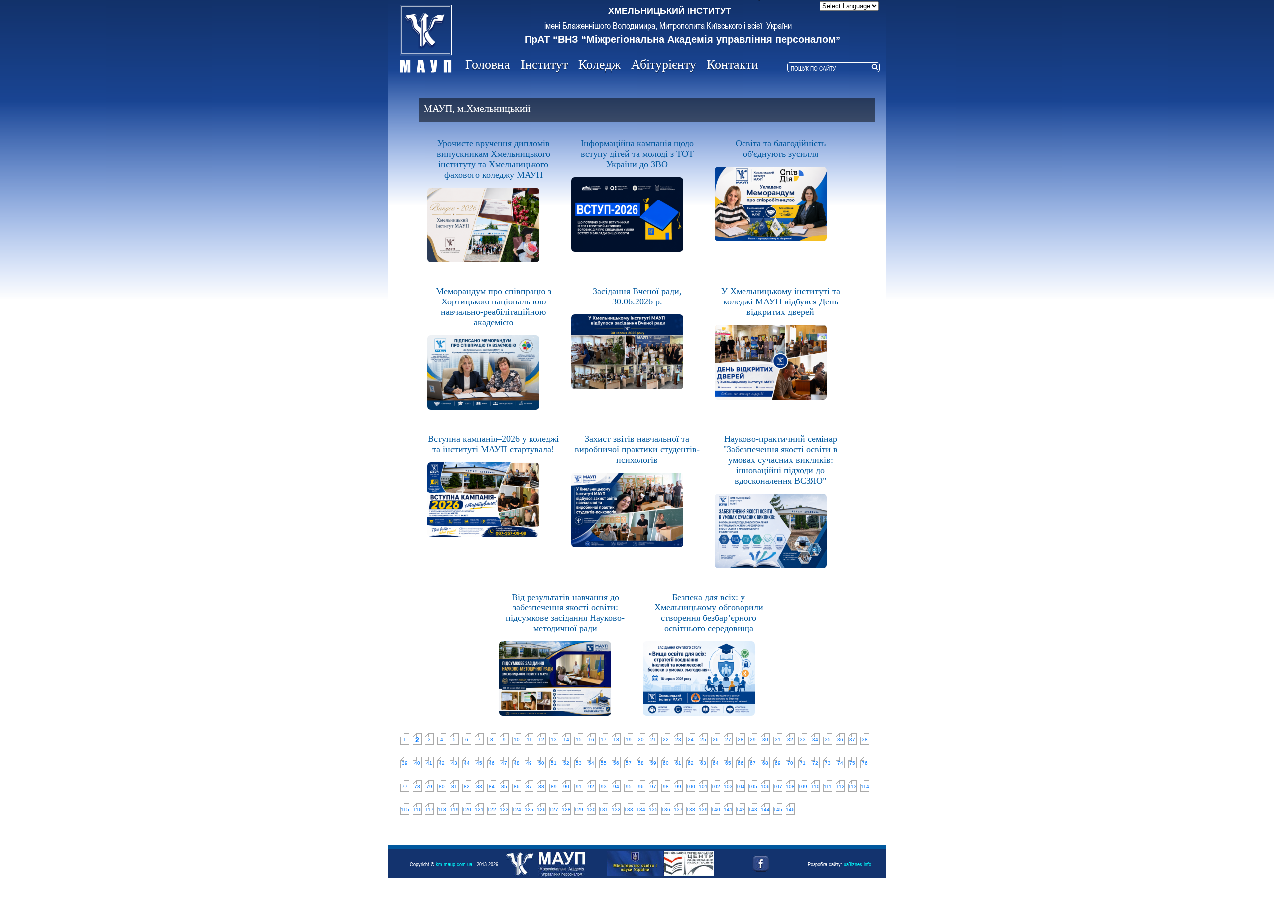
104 (740, 786)
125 (529, 809)
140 (715, 809)
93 (604, 786)
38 (865, 739)
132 (616, 809)
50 (541, 763)
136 (665, 809)
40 (417, 763)
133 (628, 809)
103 (728, 786)
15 (579, 739)
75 (852, 763)
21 (653, 739)
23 (678, 739)
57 (629, 763)
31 (778, 739)
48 (517, 763)
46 (492, 763)
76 (865, 763)
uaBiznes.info (857, 864)
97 (653, 786)
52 (566, 763)
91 (579, 786)
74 (840, 763)
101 (703, 786)
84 (492, 786)
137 (678, 809)
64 (716, 763)
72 (815, 763)
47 (504, 763)
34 (815, 739)
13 (554, 739)
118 (442, 809)
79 (429, 786)
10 (517, 739)
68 (765, 763)
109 (802, 786)
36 (840, 739)
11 (529, 739)
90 (566, 786)
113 (853, 786)
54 (591, 763)
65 (728, 763)
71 (803, 763)
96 (641, 786)
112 (840, 786)
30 (765, 739)
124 (516, 809)
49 (529, 763)
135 (653, 809)
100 (690, 786)
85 (504, 786)
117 (429, 809)
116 (417, 809)
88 (541, 786)
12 (541, 739)
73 (828, 763)
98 (666, 786)
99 (678, 786)
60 (666, 763)
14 (566, 739)
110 (815, 786)
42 (442, 763)
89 (554, 786)
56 (616, 763)
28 (740, 739)
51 (554, 763)
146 (790, 809)
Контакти (732, 64)
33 (803, 739)
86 (517, 786)
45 (479, 763)
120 (466, 809)
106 (765, 786)
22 (666, 739)
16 (591, 739)
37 (852, 739)
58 (641, 763)
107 (777, 786)
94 (616, 786)
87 (529, 786)
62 (691, 763)
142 (740, 809)
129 (578, 809)
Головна (487, 64)
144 (765, 809)
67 (753, 763)
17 (604, 739)
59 (653, 763)
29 (753, 739)
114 (865, 786)
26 (716, 739)
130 (591, 809)
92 (591, 786)
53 (579, 763)
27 (728, 739)
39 (405, 763)
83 (479, 786)
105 (752, 786)
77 (405, 786)
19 (629, 739)
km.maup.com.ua (454, 864)
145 (777, 809)
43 (454, 763)
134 (641, 809)
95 (629, 786)
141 (728, 809)
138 (690, 809)
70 (790, 763)
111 (828, 786)
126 (541, 809)
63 (703, 763)
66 (740, 763)
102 (715, 786)
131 (603, 809)
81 (454, 786)
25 (703, 739)
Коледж (599, 64)
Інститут (544, 64)
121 (479, 809)
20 (641, 739)
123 (504, 809)
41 (429, 763)
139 (703, 809)
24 (691, 739)
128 (566, 809)
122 (491, 809)
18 (616, 739)
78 (417, 786)
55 (604, 763)
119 (454, 809)
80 (442, 786)
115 (405, 809)
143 (752, 809)
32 (790, 739)
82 (467, 786)
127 (553, 809)
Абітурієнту (663, 64)
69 (778, 763)
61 (678, 763)
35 (828, 739)
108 (790, 786)
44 (467, 763)
